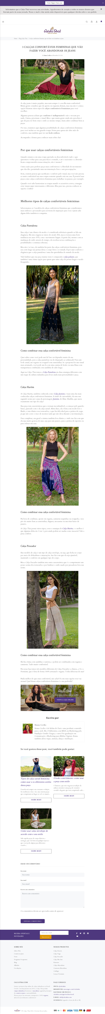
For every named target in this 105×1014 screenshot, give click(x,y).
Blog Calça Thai (23, 38)
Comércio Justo (19, 954)
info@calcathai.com (66, 997)
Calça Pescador (58, 957)
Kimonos (56, 962)
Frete (15, 957)
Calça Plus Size (58, 960)
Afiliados (16, 965)
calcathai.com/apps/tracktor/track (64, 994)
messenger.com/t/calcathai (71, 989)
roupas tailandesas (19, 991)
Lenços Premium (59, 974)
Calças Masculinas (59, 965)
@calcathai (62, 986)
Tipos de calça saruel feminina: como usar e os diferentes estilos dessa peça (36, 782)
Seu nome (23, 871)
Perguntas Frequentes (20, 960)
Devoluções (17, 968)
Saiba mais (36, 800)
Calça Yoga (57, 954)
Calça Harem (58, 951)
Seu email (23, 880)
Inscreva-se (46, 937)
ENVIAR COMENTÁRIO (33, 921)
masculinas (36, 991)
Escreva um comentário (28, 889)
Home (15, 38)
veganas (45, 995)
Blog (15, 962)
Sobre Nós (17, 951)
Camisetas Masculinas (60, 968)
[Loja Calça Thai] (52, 697)
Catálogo (56, 971)
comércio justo (20, 993)
